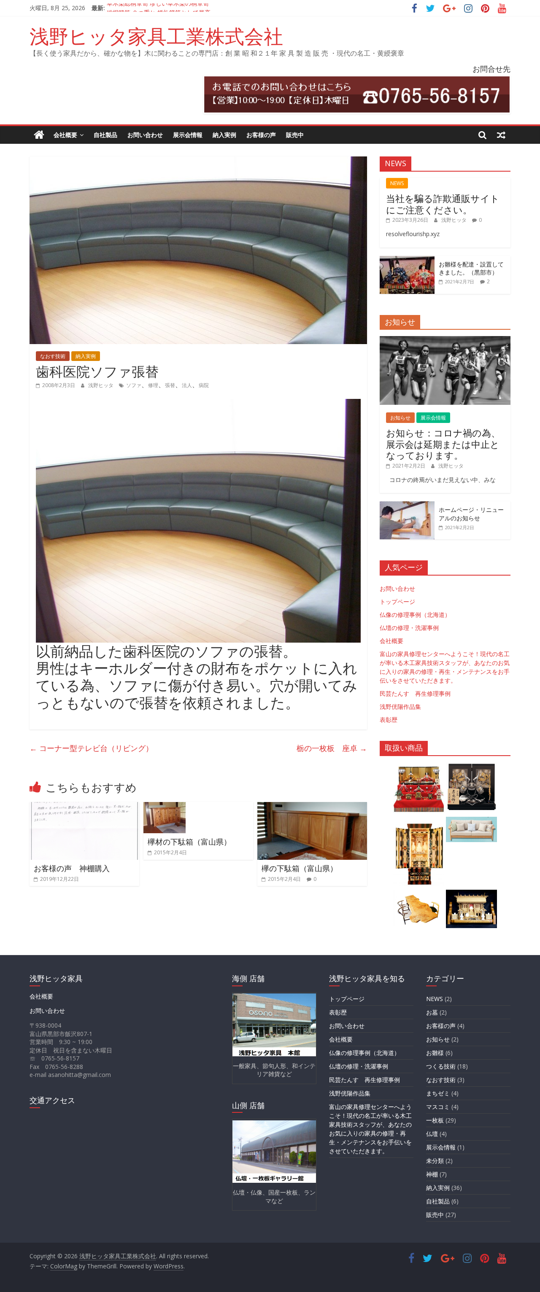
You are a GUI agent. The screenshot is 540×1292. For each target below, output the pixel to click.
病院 (204, 385)
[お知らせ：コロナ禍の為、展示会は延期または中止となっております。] (445, 340)
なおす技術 (52, 356)
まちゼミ (438, 1093)
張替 (170, 385)
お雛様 (435, 1053)
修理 (153, 385)
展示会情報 (187, 135)
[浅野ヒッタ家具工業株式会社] (39, 135)
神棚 (432, 1174)
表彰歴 (388, 720)
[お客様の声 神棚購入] (84, 807)
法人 (187, 385)
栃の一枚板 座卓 (332, 748)
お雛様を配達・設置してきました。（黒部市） (471, 268)
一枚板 (435, 1120)
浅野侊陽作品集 (400, 707)
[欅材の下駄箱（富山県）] (164, 807)
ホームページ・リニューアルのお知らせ (471, 514)
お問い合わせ (145, 135)
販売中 (295, 135)
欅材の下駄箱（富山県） (189, 842)
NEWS (397, 183)
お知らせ (400, 417)
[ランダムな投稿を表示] (501, 135)
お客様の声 (261, 135)
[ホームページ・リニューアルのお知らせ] (407, 506)
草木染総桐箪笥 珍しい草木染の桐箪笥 (158, 8)
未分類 (435, 1161)
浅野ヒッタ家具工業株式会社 (156, 36)
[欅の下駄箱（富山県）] (312, 807)
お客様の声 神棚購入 (72, 868)
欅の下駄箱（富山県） (300, 868)
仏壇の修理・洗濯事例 (409, 628)
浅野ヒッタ (101, 385)
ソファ (133, 385)
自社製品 (105, 135)
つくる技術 (441, 1066)
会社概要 (65, 135)
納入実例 (224, 135)
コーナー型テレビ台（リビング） (91, 748)
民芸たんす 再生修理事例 (415, 693)
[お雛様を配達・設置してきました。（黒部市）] (407, 260)
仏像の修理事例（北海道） (415, 615)
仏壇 (432, 1134)
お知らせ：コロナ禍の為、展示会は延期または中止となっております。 (443, 443)
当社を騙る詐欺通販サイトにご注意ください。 (443, 203)
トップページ (397, 602)
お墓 (432, 1012)
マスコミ (438, 1107)
